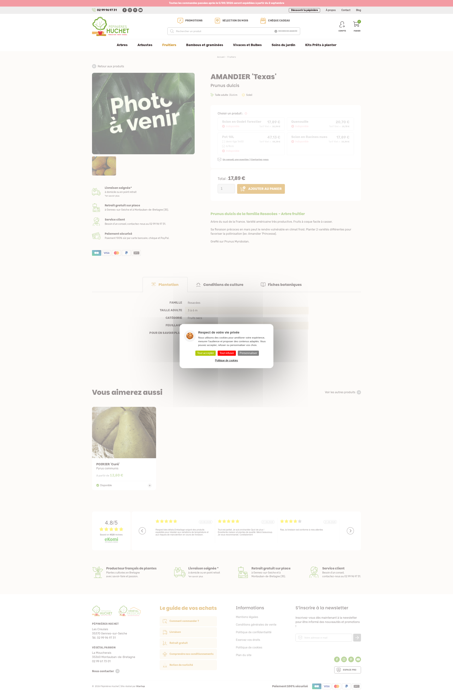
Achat (143, 236)
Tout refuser (226, 353)
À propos (331, 10)
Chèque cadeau (279, 20)
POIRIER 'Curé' (124, 448)
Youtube (140, 10)
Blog (358, 10)
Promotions (194, 20)
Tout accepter (205, 353)
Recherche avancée (287, 31)
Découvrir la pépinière (304, 10)
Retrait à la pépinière (143, 207)
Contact (345, 10)
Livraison (143, 192)
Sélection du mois (235, 20)
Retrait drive (264, 572)
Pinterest (135, 10)
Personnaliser (248, 353)
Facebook (124, 10)
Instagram (130, 10)
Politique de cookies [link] (226, 360)
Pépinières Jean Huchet (110, 26)
